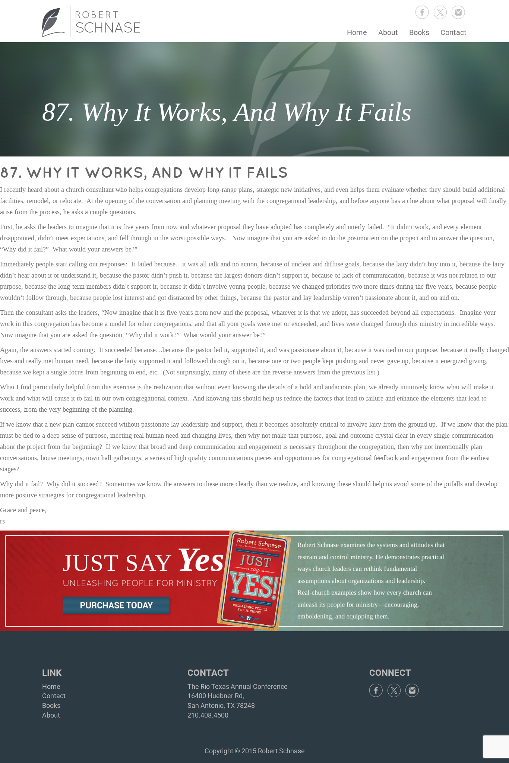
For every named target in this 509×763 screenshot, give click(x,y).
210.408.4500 (207, 715)
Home (357, 32)
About (388, 32)
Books (419, 32)
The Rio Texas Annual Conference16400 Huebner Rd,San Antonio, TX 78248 (237, 696)
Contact (453, 32)
